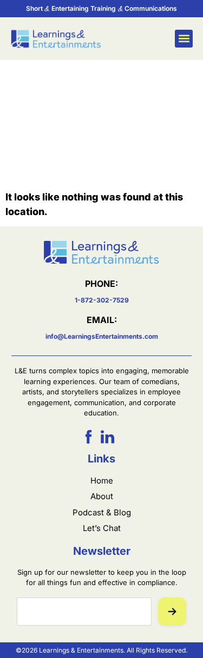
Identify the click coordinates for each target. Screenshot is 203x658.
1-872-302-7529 (102, 300)
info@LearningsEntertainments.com (101, 336)
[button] (184, 39)
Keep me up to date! (172, 611)
